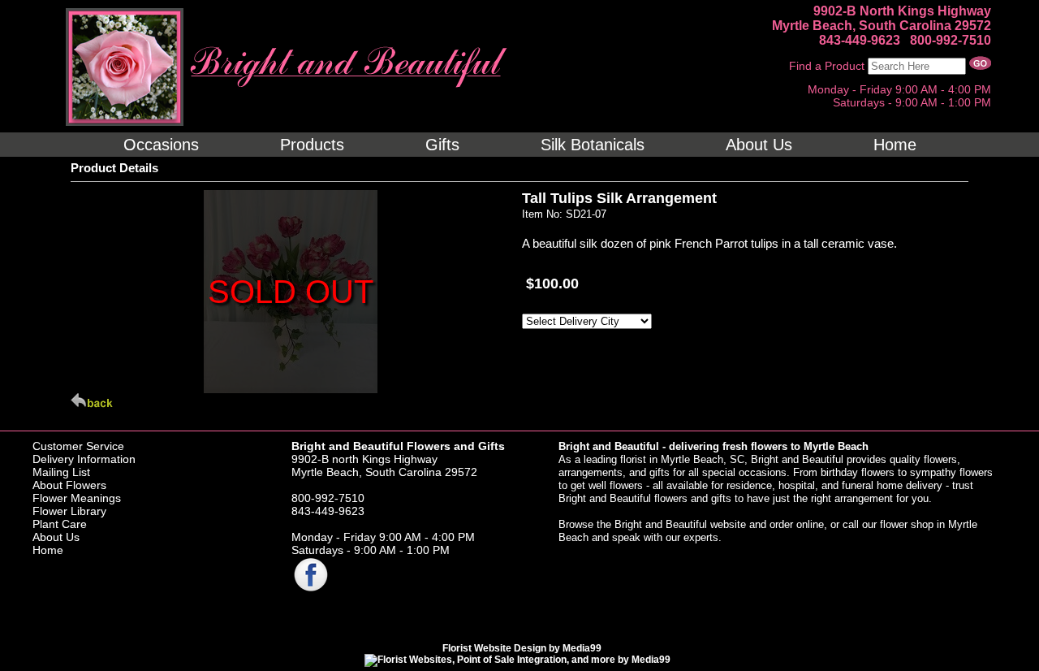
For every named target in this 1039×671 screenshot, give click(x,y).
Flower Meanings (76, 497)
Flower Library (69, 510)
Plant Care (59, 523)
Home (47, 549)
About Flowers (69, 484)
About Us (56, 536)
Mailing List (61, 471)
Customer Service (78, 445)
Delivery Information (84, 458)
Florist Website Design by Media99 (521, 648)
